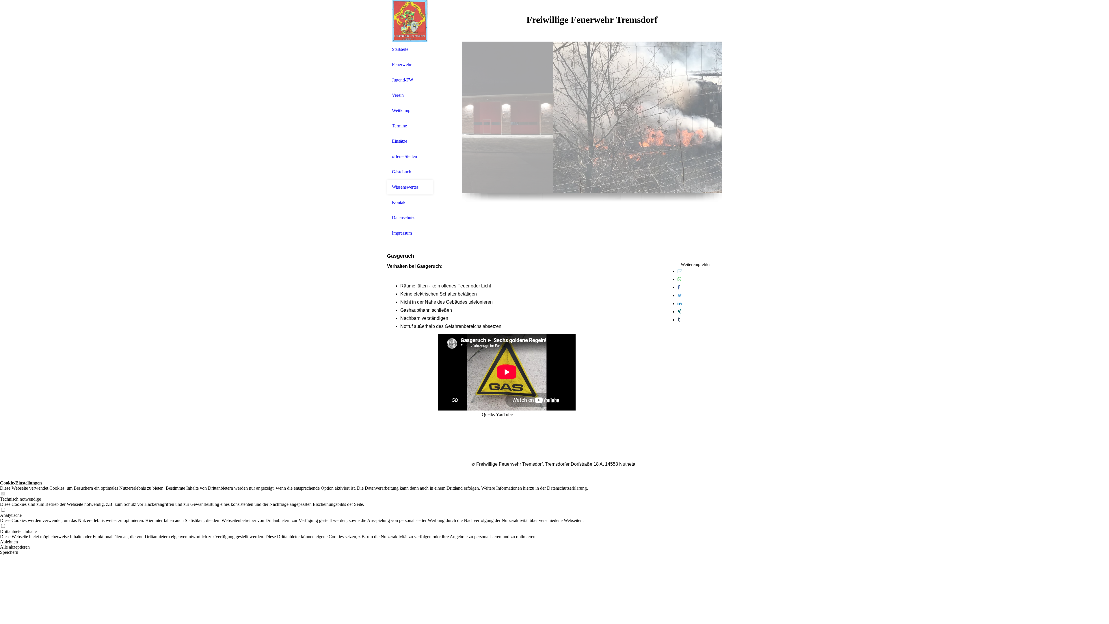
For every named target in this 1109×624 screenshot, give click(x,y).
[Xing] (679, 311)
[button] (294, 542)
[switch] (3, 493)
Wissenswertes (405, 187)
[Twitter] (680, 295)
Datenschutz (403, 217)
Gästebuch (401, 171)
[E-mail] (680, 271)
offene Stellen (404, 156)
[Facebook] (679, 287)
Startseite (400, 49)
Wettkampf (402, 110)
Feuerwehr (402, 64)
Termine (399, 125)
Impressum (402, 233)
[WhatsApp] (680, 279)
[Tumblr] (679, 319)
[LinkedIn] (680, 303)
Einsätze (399, 141)
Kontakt (399, 202)
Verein (398, 95)
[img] (410, 21)
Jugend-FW (402, 79)
